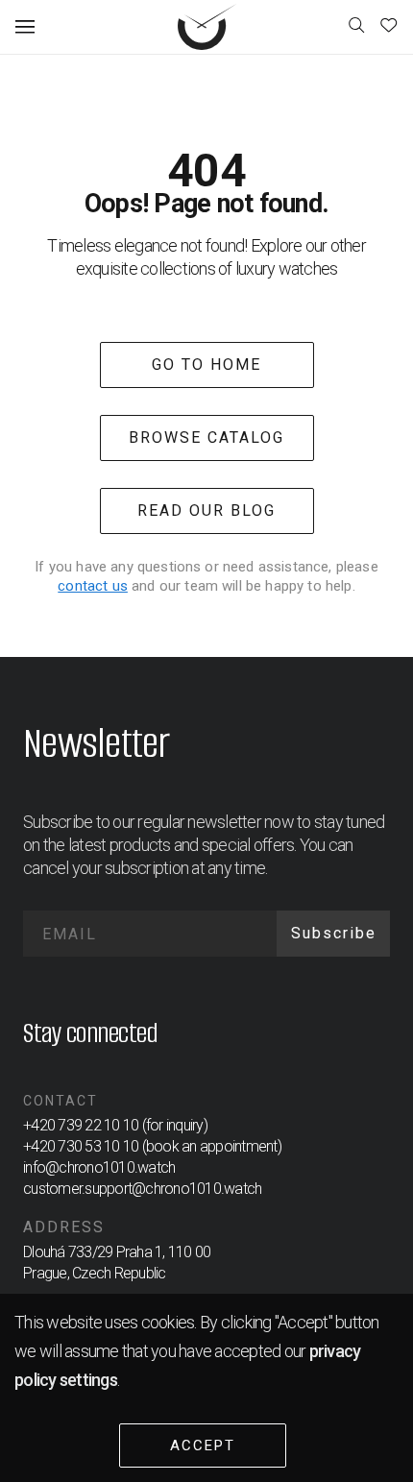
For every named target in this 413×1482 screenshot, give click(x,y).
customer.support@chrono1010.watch (142, 1188)
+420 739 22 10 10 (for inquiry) (115, 1125)
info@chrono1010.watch (99, 1167)
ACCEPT (202, 1445)
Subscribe (334, 933)
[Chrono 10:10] (208, 27)
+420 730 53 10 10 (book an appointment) (152, 1146)
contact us (93, 586)
